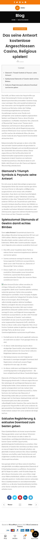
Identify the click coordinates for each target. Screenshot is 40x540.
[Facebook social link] (14, 2)
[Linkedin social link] (22, 2)
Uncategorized (23, 20)
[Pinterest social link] (19, 2)
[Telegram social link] (25, 2)
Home (13, 20)
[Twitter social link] (17, 2)
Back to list (20, 504)
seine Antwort (11, 232)
